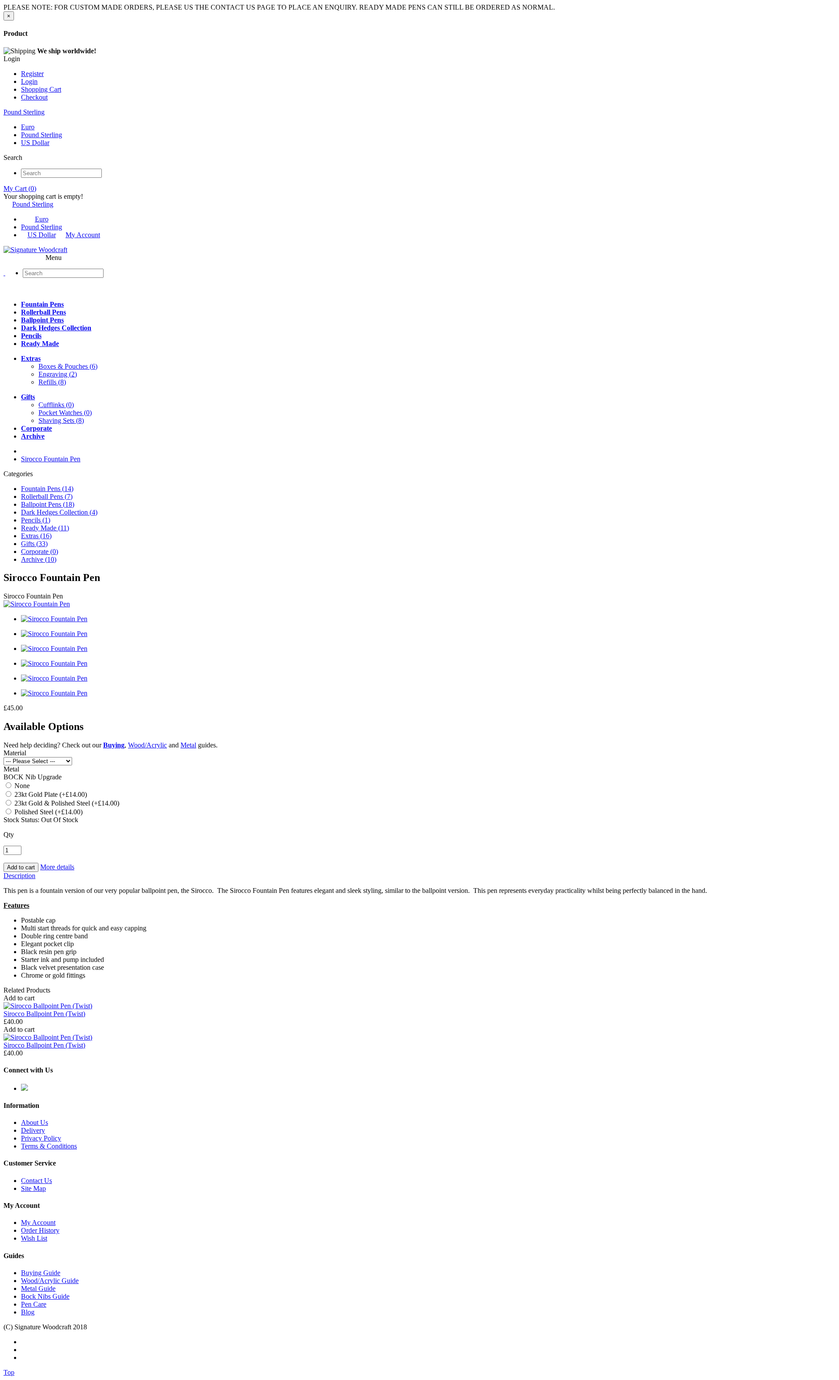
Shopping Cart (41, 89)
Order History (40, 1230)
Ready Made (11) (45, 528)
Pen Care (33, 1304)
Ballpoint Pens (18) (47, 504)
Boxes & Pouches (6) (67, 366)
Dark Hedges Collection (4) (59, 512)
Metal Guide (38, 1288)
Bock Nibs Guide (45, 1296)
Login (29, 81)
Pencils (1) (35, 520)
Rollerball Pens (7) (47, 496)
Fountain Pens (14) (47, 488)
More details (57, 867)
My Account (83, 235)
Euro (28, 127)
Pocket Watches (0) (65, 412)
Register (32, 73)
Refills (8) (52, 382)
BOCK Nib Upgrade (32, 777)
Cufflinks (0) (56, 404)
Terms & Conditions (49, 1146)
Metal (188, 745)
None (21, 785)
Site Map (33, 1188)
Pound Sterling (24, 112)
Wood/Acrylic (147, 745)
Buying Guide (40, 1272)
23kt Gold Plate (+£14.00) (50, 794)
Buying (114, 745)
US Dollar (35, 142)
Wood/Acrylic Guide (50, 1280)
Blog (28, 1312)
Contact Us (36, 1180)
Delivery (33, 1130)
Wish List (34, 1238)
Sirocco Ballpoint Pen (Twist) (44, 1013)
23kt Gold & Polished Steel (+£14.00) (66, 803)
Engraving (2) (57, 374)
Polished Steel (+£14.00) (48, 812)
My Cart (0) (19, 188)
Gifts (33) (34, 543)
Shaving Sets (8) (61, 420)
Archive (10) (38, 559)
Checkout (34, 97)
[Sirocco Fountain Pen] (36, 604)
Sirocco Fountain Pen (50, 459)
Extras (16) (36, 536)
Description (19, 875)
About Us (34, 1122)
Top (8, 1372)
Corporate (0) (39, 551)
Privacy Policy (41, 1138)
